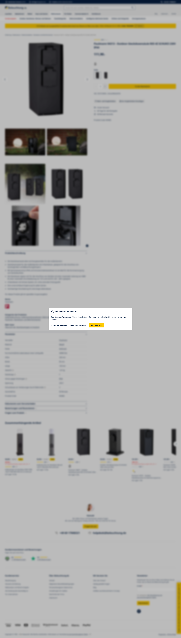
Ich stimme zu (96, 325)
